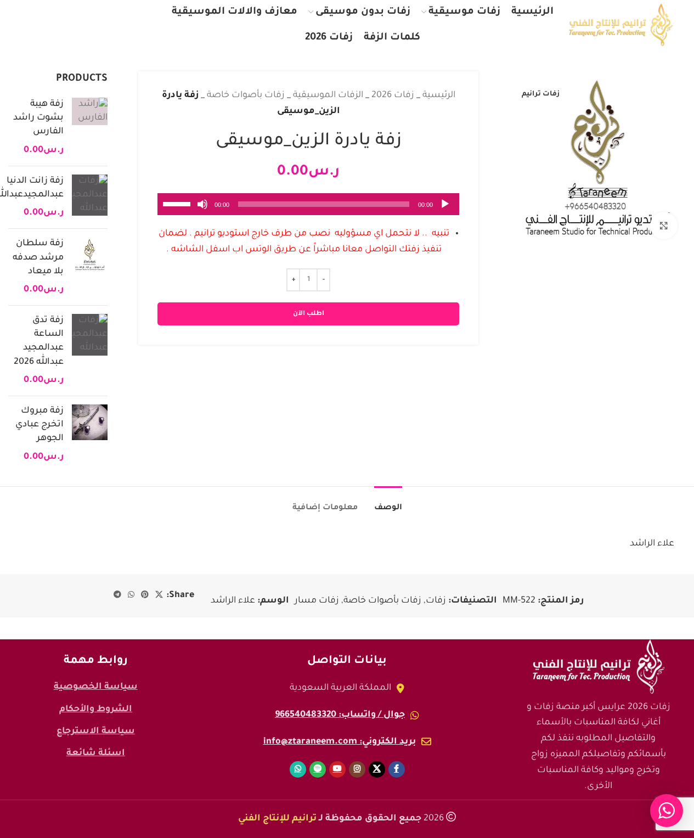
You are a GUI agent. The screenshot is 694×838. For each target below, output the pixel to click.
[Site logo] (621, 25)
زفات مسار (317, 601)
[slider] (178, 203)
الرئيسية (438, 95)
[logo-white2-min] (599, 666)
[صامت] (202, 210)
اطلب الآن (308, 314)
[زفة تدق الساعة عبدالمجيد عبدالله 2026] (90, 350)
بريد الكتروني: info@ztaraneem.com (339, 742)
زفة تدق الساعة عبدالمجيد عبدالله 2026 (39, 341)
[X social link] (127, 25)
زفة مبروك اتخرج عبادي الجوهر (39, 424)
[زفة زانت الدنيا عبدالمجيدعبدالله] (90, 198)
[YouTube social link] (79, 25)
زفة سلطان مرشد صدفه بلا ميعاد (38, 257)
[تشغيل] (444, 210)
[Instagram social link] (103, 25)
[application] (308, 204)
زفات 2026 (392, 95)
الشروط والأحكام (95, 710)
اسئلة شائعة (95, 753)
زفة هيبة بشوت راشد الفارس (38, 118)
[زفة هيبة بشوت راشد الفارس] (90, 128)
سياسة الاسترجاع (96, 731)
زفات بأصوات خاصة (246, 95)
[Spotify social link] (54, 25)
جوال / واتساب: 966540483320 (340, 715)
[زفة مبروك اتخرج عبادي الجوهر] (90, 434)
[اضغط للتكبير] (664, 225)
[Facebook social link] (148, 25)
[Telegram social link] (117, 595)
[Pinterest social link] (145, 595)
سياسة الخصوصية (96, 687)
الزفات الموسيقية (328, 95)
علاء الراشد (233, 601)
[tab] (388, 503)
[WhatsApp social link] (31, 25)
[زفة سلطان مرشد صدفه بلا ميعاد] (90, 267)
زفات (436, 601)
